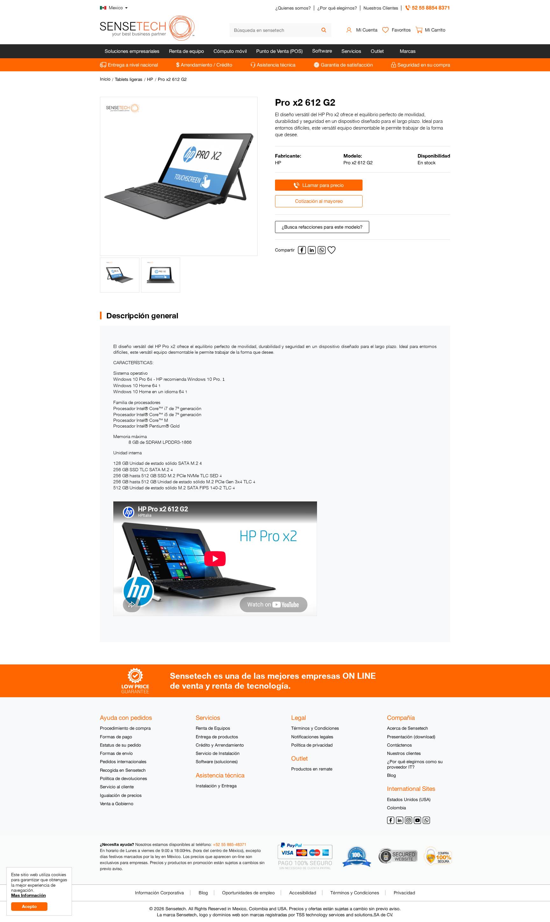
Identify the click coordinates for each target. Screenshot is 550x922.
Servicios (351, 51)
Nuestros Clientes (380, 8)
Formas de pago (116, 736)
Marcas (408, 51)
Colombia (396, 807)
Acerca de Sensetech (407, 728)
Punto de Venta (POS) (279, 51)
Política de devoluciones (123, 778)
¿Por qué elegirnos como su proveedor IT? (415, 764)
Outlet (377, 51)
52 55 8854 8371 (431, 7)
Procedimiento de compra (125, 728)
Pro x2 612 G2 (172, 79)
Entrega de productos (217, 736)
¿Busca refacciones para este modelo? (322, 227)
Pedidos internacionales (123, 761)
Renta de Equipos (213, 728)
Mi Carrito (435, 29)
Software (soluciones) (217, 761)
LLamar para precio (323, 185)
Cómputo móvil (230, 51)
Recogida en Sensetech (123, 770)
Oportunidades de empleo (248, 892)
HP (150, 79)
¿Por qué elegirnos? (337, 8)
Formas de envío (116, 753)
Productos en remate (311, 768)
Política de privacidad (312, 745)
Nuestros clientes (404, 753)
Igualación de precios (121, 795)
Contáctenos (399, 745)
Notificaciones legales (312, 736)
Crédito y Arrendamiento (220, 745)
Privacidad (404, 892)
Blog (391, 775)
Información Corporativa (159, 892)
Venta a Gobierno (116, 803)
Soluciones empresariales (132, 51)
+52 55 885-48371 (229, 844)
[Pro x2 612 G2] (178, 176)
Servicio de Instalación (218, 753)
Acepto (29, 906)
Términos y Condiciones (315, 728)
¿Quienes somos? (293, 8)
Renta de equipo (186, 51)
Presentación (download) (411, 736)
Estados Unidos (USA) (409, 799)
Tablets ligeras (128, 79)
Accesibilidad (302, 892)
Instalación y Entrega (216, 785)
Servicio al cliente (117, 786)
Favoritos (401, 29)
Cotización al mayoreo (319, 201)
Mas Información (28, 895)
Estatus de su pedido (120, 745)
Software (322, 50)
